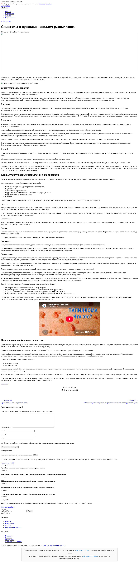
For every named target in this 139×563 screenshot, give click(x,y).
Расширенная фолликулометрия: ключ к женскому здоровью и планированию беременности (33, 474)
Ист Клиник (9, 18)
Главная (42, 4)
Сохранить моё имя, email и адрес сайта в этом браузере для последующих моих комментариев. (38, 443)
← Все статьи (6, 21)
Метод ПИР (9, 540)
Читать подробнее (7, 507)
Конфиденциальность (13, 527)
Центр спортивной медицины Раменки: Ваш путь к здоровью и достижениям (28, 494)
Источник (4, 384)
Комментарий (6, 427)
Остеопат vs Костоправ (13, 542)
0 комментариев (24, 32)
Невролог (8, 536)
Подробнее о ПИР (7, 463)
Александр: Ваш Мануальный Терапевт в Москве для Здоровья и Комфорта (27, 487)
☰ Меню (4, 8)
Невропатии (9, 14)
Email (3, 435)
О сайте (48, 4)
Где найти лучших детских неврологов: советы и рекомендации (23, 468)
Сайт (3, 439)
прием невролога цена (81, 550)
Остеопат (8, 538)
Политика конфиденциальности (53, 545)
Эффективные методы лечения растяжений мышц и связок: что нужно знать (28, 481)
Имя (3, 431)
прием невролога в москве (89, 556)
